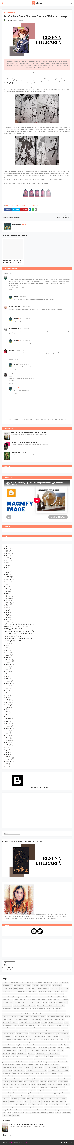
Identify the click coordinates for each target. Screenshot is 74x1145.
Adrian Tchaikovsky (7, 985)
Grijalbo (14, 1053)
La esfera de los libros (8, 1064)
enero (7, 572)
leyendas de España (29, 1073)
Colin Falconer (14, 1016)
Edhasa (58, 1028)
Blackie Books (29, 1002)
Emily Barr (19, 1045)
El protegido (28, 1042)
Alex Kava (21, 988)
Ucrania (54, 1107)
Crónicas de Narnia (35, 1019)
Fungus (67, 1047)
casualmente (16, 1008)
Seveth (9, 20)
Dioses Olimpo (51, 1025)
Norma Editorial (36, 205)
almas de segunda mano (9, 991)
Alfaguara (27, 988)
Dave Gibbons (6, 1022)
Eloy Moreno (11, 1045)
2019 (7, 616)
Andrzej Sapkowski (32, 994)
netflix (11, 1087)
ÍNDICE (6, 966)
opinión (62, 1087)
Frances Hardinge (42, 1047)
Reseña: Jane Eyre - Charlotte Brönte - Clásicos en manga (12, 261)
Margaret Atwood (38, 1079)
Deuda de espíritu (29, 1025)
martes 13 (56, 1079)
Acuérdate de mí (64, 982)
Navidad (49, 1084)
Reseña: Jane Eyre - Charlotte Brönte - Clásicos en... (19, 638)
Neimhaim (5, 1087)
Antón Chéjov (16, 997)
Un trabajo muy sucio (28, 1110)
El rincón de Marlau (14, 306)
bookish (45, 1002)
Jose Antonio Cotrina (60, 1059)
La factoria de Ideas (21, 1064)
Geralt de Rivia (30, 1050)
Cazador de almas (26, 1008)
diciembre (8, 553)
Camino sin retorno (25, 1005)
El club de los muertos (35, 1033)
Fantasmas (28, 1047)
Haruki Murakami (41, 1053)
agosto (8, 560)
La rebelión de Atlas (63, 1067)
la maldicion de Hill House (24, 1067)
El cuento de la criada (8, 1036)
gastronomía (21, 1050)
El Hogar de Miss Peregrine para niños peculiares (36, 1039)
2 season (5, 982)
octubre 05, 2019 (16, 277)
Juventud (5, 1062)
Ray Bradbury (61, 1093)
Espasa (66, 1045)
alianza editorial (55, 988)
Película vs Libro (22, 1090)
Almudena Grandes (22, 991)
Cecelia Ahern (50, 1008)
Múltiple (33, 1084)
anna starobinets (43, 994)
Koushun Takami (37, 1062)
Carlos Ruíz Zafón (51, 1005)
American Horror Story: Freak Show (14, 628)
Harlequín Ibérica (22, 1053)
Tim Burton (5, 1107)
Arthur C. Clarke (62, 997)
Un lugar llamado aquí (8, 1110)
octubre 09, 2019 (25, 374)
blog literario (38, 1002)
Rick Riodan (14, 1098)
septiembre (9, 550)
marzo (7, 569)
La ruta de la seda (7, 1070)
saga (46, 1098)
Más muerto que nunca (16, 1081)
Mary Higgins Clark (65, 1079)
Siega (53, 1101)
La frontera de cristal (33, 1064)
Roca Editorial (39, 1098)
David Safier (23, 1022)
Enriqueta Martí (27, 1045)
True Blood (47, 1107)
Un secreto (18, 1110)
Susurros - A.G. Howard (18, 453)
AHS (24, 985)
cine (53, 1014)
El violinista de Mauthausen (59, 1042)
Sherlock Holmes (36, 1101)
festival (34, 1047)
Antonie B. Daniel (26, 997)
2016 (7, 699)
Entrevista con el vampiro (39, 1045)
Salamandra (63, 1098)
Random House (43, 1093)
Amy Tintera (64, 991)
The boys (45, 1104)
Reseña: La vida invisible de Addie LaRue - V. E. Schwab (22, 842)
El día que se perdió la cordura (23, 1036)
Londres (60, 1073)
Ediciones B (65, 1028)
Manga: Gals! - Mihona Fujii (11, 623)
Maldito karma (15, 1079)
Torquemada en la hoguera (26, 1107)
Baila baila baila (31, 999)
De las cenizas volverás (34, 1022)
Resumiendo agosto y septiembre (13, 640)
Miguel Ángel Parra (34, 1081)
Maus (25, 1081)
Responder (11, 292)
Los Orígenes (40, 1076)
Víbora (9, 1112)
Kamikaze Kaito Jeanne (21, 1062)
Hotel (36, 1056)
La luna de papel (55, 1064)
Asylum (16, 999)
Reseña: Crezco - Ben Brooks (12, 637)
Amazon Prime (32, 991)
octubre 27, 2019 (24, 364)
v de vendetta (39, 1110)
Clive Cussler (6, 1016)
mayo (7, 566)
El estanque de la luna (52, 1036)
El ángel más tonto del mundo (10, 1031)
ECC (48, 1028)
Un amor (60, 1107)
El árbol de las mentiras (26, 1031)
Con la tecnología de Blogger (39, 787)
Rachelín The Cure (14, 374)
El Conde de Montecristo (49, 1033)
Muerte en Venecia (63, 1081)
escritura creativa (52, 1045)
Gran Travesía (6, 1053)
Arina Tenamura (52, 997)
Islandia (65, 1056)
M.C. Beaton (68, 1076)
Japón (42, 1059)
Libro (37, 1073)
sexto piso (27, 1101)
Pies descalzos (48, 1090)
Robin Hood (22, 1098)
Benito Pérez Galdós (8, 1002)
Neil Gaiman (67, 1084)
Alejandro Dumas (57, 985)
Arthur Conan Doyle (8, 999)
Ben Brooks (65, 999)
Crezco (9, 1019)
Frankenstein (52, 1047)
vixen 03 (28, 1112)
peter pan (39, 1090)
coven (4, 1019)
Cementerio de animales (9, 1011)
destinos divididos (7, 1025)
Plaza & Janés (6, 1093)
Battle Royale (57, 999)
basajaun (49, 999)
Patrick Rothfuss (7, 1090)
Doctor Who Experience (9, 1028)
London (54, 1073)
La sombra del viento (19, 1070)
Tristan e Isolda (39, 1107)
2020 (7, 595)
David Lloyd (15, 1022)
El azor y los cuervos (39, 1031)
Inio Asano (52, 1056)
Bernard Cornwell (19, 1002)
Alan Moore (35, 985)
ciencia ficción (46, 1014)
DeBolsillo (44, 1022)
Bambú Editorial (41, 999)
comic (21, 1016)
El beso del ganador (51, 1031)
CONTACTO (7, 969)
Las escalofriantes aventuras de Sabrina (58, 1070)
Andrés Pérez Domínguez (19, 994)
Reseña (31, 1096)
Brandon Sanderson (61, 1002)
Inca (47, 1056)
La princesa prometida (50, 1067)
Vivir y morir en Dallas (18, 1112)
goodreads (60, 1050)
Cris (10, 277)
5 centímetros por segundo (16, 982)
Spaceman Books (7, 1104)
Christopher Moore (26, 1014)
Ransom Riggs (52, 1093)
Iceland (42, 1056)
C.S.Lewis (16, 1005)
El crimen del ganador (62, 1033)
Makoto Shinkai (6, 1079)
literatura (47, 1073)
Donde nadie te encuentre (23, 1028)
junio (7, 564)
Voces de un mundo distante (39, 1112)
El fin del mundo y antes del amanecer (12, 1039)
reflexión (11, 1096)
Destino (66, 1022)
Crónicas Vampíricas (47, 1019)
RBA (68, 1093)
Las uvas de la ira (7, 1073)
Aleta (15, 988)
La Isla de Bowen (44, 1064)
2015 (7, 721)
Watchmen (51, 1112)
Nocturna (17, 1087)
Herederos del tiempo (8, 1056)
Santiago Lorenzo (13, 1101)
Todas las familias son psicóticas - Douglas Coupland (28, 432)
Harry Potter (31, 1053)
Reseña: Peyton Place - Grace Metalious (24, 442)
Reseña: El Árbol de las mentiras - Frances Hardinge (19, 630)
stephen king (23, 1104)
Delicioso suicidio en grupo (56, 1022)
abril (7, 567)
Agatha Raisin (17, 985)
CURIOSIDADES (8, 967)
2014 (7, 744)
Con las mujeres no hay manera (55, 1016)
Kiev (30, 1062)
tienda (68, 1104)
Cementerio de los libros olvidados (26, 1011)
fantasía (21, 1047)
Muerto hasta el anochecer (9, 1084)
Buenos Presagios (7, 1005)
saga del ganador (53, 1098)
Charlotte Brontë (9, 205)
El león (66, 1039)
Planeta (55, 1090)
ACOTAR (55, 982)
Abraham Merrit (47, 982)
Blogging (10, 1142)
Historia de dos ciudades (22, 1056)
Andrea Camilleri (7, 994)
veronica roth (66, 1110)
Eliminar (16, 292)
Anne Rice (52, 994)
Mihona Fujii (43, 1081)
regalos (17, 1096)
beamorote (12, 350)
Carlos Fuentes (41, 1005)
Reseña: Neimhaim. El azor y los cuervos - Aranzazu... (19, 633)
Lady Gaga (43, 1070)
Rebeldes (5, 1096)
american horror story (53, 991)
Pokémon (13, 1093)
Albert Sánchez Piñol (45, 985)
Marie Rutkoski (48, 1079)
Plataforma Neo (63, 1090)
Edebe (52, 1028)
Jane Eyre (28, 205)
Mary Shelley (6, 1081)
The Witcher (52, 1104)
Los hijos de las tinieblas (29, 1076)
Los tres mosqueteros (51, 1076)
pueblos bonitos (22, 1093)
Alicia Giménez (64, 988)
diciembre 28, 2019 (25, 318)
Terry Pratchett (37, 1104)
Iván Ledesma (12, 1059)
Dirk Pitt (59, 1025)
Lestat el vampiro (17, 1073)
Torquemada (13, 1107)
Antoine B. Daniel (7, 997)
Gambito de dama (11, 1050)
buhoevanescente (14, 328)
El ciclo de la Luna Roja (22, 1033)
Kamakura (11, 1062)
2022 (7, 552)
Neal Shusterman (57, 1084)
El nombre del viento (8, 1042)
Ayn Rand (22, 999)
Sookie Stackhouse (61, 1101)
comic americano (34, 1016)
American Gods (42, 991)
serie (21, 1101)
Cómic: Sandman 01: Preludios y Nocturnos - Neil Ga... (19, 631)
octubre (8, 557)
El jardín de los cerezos (57, 1039)
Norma (40, 79)
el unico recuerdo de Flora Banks (41, 1042)
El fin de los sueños (64, 1036)
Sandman (5, 1101)
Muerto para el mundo (24, 1084)
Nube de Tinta (35, 1087)
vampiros (58, 1110)
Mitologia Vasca (52, 1081)
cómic (26, 1016)
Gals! (4, 1050)
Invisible (59, 1056)
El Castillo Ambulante (63, 1031)
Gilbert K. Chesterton (41, 1050)
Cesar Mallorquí (41, 1011)
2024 (7, 546)
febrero (8, 571)
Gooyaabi (24, 1142)
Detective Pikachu (18, 1025)
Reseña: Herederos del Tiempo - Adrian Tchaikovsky (19, 624)
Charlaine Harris (51, 1011)
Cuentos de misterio (59, 1019)
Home (5, 964)
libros (42, 1073)
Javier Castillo (49, 1059)
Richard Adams (60, 1096)
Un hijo (66, 1107)
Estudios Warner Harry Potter (10, 1047)
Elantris (4, 1045)
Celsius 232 (58, 1008)
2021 (7, 574)
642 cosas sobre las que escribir (33, 982)
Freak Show (60, 1047)
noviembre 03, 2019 (25, 296)
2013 (7, 756)
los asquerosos (17, 1076)
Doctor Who (66, 1025)
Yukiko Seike (16, 1115)
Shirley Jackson (46, 1101)
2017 (7, 678)
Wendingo (58, 1112)
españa (60, 1045)
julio (7, 562)
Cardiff (33, 1005)
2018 (7, 657)
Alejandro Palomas (7, 988)
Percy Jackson (31, 1090)
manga (23, 1079)
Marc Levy (29, 1079)
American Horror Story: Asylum (13, 635)
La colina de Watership (61, 1062)
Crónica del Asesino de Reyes (20, 1019)
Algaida (34, 988)
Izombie (20, 1059)
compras (43, 1016)
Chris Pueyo (16, 1014)
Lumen (61, 1076)
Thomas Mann (60, 1104)
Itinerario (5, 1059)
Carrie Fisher (61, 1005)
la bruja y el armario (48, 1062)
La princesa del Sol (38, 1067)
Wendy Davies (66, 1112)
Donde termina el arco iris (38, 1028)
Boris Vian (52, 1002)
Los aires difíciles (7, 1076)
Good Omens (52, 1050)
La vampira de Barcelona (32, 1070)
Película (14, 1090)
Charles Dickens (61, 1011)
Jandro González (28, 1059)
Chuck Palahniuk (37, 1014)
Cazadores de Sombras (39, 1008)
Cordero (67, 1016)
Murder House (41, 1084)
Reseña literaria (39, 1096)
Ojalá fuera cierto (53, 1087)
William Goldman (7, 1115)
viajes (4, 1112)
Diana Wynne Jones (41, 1025)
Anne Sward (60, 994)
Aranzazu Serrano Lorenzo (39, 997)
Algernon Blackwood (43, 988)
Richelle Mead (6, 1098)
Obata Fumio (43, 1087)
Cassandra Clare (7, 1008)
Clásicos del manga (20, 205)
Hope (32, 1056)
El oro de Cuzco (19, 1042)
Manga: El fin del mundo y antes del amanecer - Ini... (19, 626)
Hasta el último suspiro (53, 1053)
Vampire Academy (49, 1110)
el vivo (69, 1042)
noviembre (9, 548)
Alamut (29, 985)
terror (29, 1104)
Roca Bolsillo (30, 1098)
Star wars (15, 1104)
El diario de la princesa (39, 1036)
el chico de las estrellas (8, 1033)
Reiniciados (24, 1096)
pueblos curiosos (32, 1093)
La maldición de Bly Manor (9, 1067)
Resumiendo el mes (50, 1096)
